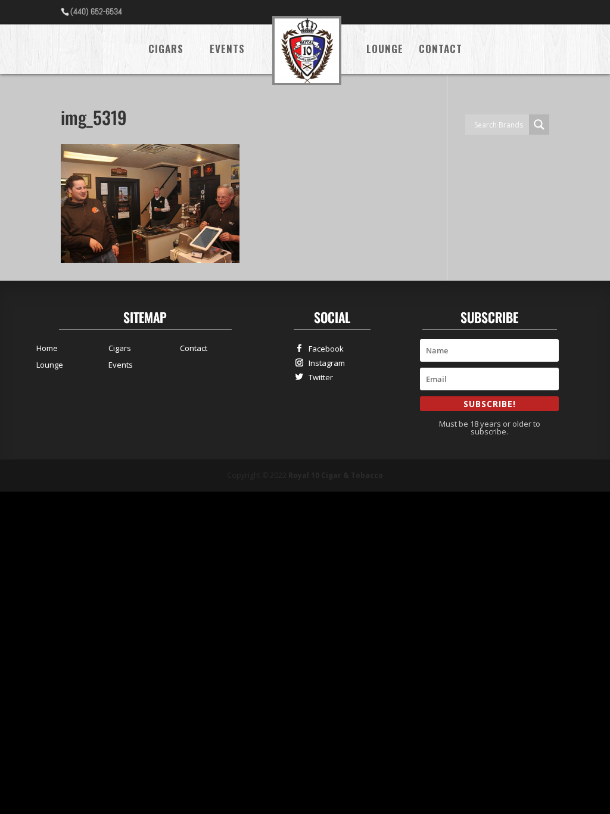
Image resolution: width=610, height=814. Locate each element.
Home (47, 348)
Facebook (323, 348)
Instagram (324, 362)
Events (227, 50)
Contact (440, 50)
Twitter (318, 377)
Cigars (165, 50)
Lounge (384, 50)
